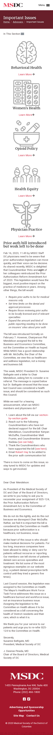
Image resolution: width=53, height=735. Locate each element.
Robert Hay (21, 452)
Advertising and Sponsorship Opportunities (27, 709)
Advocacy (18, 22)
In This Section (12, 33)
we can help (25, 442)
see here (41, 448)
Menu (42, 5)
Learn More (25, 74)
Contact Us (33, 715)
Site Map (18, 715)
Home (6, 22)
